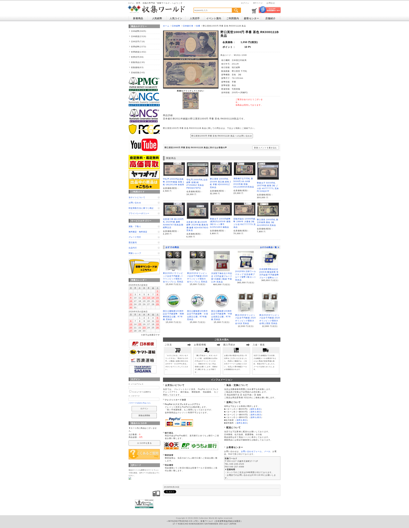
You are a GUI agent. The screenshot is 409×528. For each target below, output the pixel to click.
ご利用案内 (232, 18)
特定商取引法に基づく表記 (141, 208)
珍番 (198, 26)
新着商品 (138, 18)
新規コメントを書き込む (265, 148)
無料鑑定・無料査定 (138, 232)
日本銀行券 (188, 26)
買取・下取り (135, 226)
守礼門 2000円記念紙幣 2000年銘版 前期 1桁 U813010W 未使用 (173, 182)
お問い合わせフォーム (251, 451)
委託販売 (133, 242)
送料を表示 (255, 409)
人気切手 (195, 18)
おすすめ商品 (172, 247)
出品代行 (133, 248)
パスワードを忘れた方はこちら (140, 403)
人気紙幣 (157, 18)
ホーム (166, 26)
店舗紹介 (270, 18)
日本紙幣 (176, 26)
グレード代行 (135, 237)
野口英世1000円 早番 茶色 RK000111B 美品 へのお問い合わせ (221, 136)
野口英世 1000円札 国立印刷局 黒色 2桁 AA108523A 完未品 (267, 222)
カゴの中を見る (144, 443)
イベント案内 (213, 18)
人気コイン (176, 18)
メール (267, 451)
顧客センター (251, 18)
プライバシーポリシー (139, 213)
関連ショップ (135, 253)
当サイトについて (137, 197)
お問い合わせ (135, 203)
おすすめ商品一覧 (268, 247)
